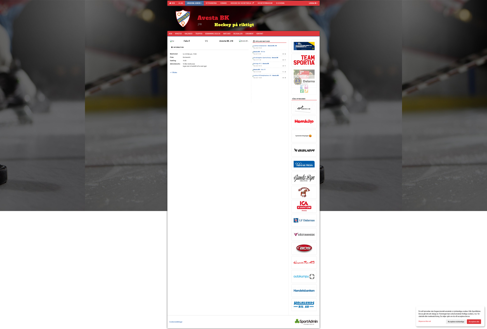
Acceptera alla (474, 322)
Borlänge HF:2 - (261, 63)
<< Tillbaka (173, 72)
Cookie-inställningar (175, 322)
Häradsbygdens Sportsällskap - (266, 57)
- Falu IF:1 (260, 69)
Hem (173, 3)
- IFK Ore (259, 52)
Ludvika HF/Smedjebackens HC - (266, 75)
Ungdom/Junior (194, 3)
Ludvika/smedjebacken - (265, 46)
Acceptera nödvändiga (456, 322)
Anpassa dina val (425, 321)
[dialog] (450, 316)
